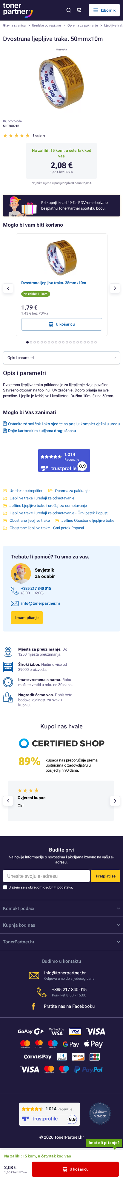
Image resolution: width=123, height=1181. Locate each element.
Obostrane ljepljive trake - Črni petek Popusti (47, 528)
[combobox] (61, 357)
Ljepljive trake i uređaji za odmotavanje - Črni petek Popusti (59, 513)
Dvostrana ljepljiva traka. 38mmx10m (53, 283)
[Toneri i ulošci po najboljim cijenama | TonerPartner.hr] (18, 10)
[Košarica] (78, 10)
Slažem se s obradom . (41, 887)
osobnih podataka (57, 887)
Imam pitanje (27, 617)
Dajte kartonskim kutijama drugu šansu (42, 430)
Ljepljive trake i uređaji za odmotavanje (42, 498)
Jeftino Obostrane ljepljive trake (87, 520)
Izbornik (108, 10)
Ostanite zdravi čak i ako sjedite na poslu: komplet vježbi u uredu (64, 424)
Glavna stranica (14, 25)
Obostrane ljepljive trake (30, 520)
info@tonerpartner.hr (40, 603)
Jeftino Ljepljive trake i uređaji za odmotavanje (48, 505)
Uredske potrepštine (46, 25)
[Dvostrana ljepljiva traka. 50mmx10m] (61, 111)
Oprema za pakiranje (82, 25)
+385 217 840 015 (36, 588)
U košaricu (79, 1169)
